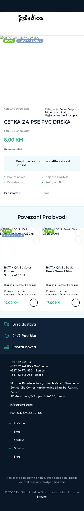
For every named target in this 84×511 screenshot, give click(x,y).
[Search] (58, 19)
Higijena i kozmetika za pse (61, 115)
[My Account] (64, 18)
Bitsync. (42, 496)
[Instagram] (45, 467)
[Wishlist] (71, 18)
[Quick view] (36, 240)
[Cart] (78, 18)
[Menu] (9, 18)
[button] (76, 303)
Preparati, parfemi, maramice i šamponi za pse (20, 292)
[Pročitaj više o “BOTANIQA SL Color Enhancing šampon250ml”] (34, 303)
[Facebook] (38, 467)
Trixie (46, 193)
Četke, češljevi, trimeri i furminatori (61, 111)
